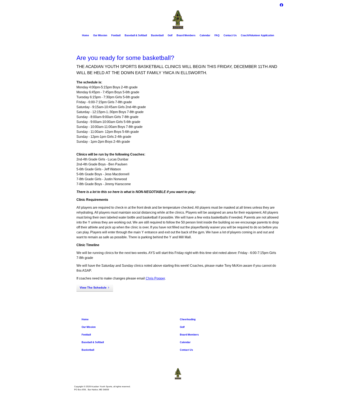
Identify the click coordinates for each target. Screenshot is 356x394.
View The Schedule (93, 287)
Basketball (157, 35)
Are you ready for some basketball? (125, 57)
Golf (170, 35)
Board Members (186, 35)
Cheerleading (188, 319)
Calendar (205, 35)
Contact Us (230, 35)
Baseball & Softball (136, 35)
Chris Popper (155, 278)
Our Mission (100, 35)
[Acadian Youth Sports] (178, 373)
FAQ (216, 35)
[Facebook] (281, 4)
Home (85, 35)
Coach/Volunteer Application (257, 35)
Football (116, 35)
